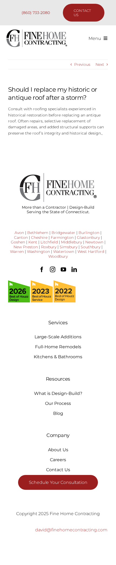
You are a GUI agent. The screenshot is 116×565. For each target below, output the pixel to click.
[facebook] (42, 269)
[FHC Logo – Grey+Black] (36, 31)
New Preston (25, 246)
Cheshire (39, 237)
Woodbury (58, 256)
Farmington (62, 237)
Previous (82, 64)
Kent (32, 242)
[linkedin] (74, 269)
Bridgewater (63, 232)
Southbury (90, 246)
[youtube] (63, 269)
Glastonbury (88, 237)
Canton (21, 237)
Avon (19, 232)
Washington (38, 251)
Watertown (63, 251)
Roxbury (48, 246)
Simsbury (68, 246)
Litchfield (49, 242)
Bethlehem (37, 232)
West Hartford (90, 251)
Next (99, 64)
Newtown (94, 242)
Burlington (89, 232)
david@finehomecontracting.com (71, 529)
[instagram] (52, 269)
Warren (17, 251)
